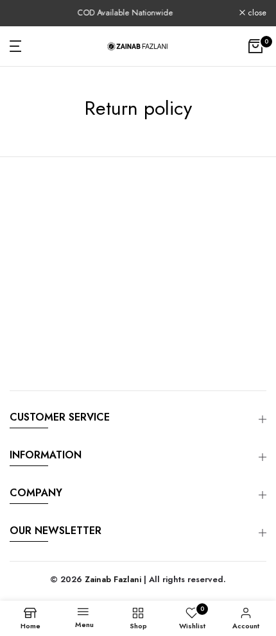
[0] (255, 46)
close (255, 13)
